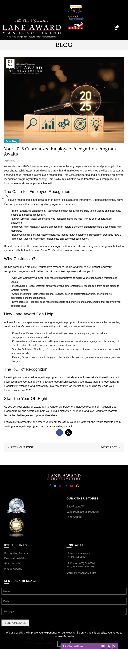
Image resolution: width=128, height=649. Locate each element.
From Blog (11, 141)
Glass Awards (12, 563)
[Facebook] (59, 432)
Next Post (109, 447)
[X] (68, 432)
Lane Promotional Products (82, 511)
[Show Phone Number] (109, 646)
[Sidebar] (4, 199)
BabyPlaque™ (75, 506)
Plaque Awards (13, 568)
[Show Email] (103, 646)
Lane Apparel (74, 516)
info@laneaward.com (85, 572)
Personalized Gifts (15, 558)
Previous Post (22, 447)
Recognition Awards (16, 553)
